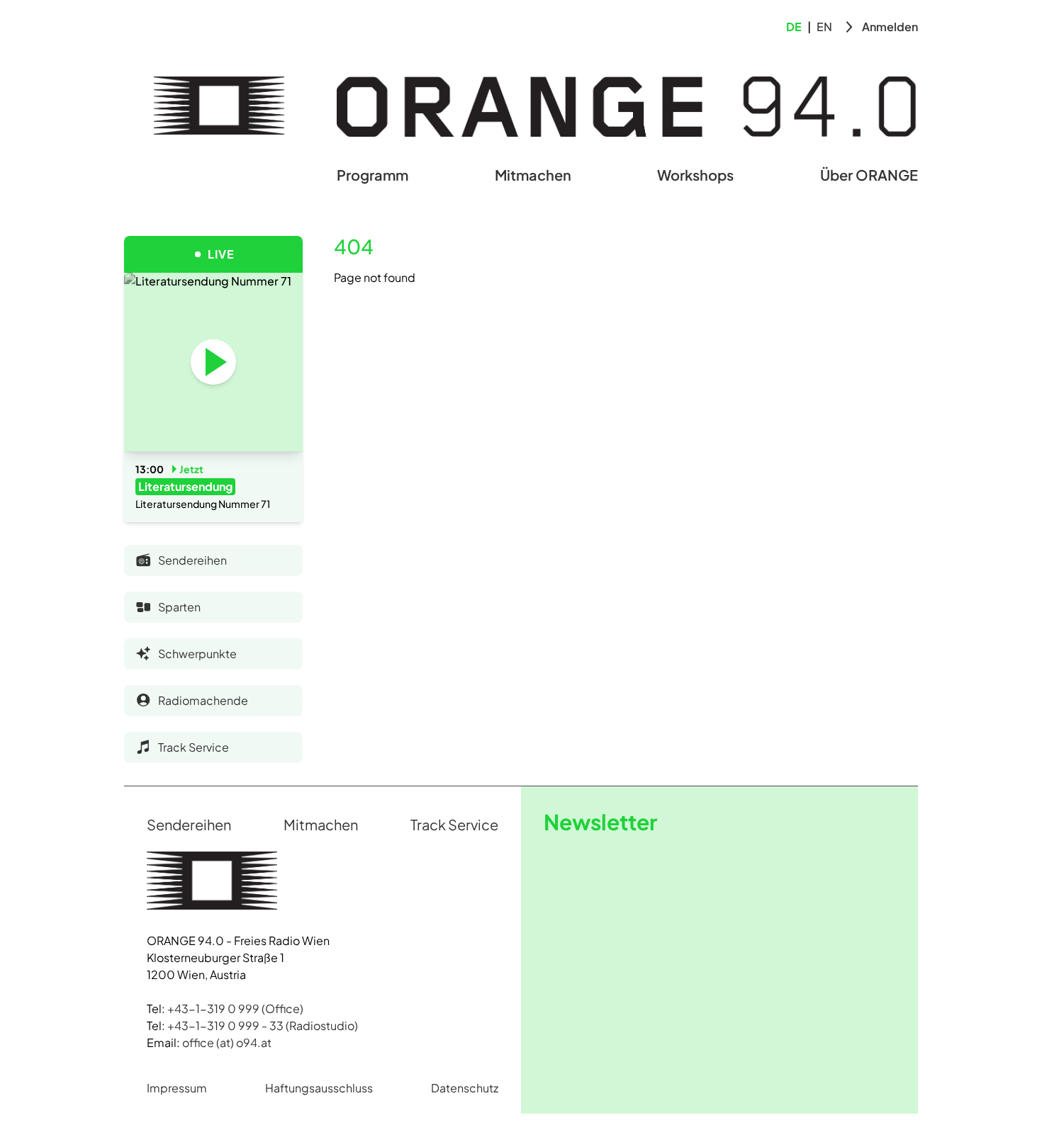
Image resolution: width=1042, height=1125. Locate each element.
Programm (372, 174)
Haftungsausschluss (319, 1087)
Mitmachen (533, 174)
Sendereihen (189, 824)
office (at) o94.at (226, 1042)
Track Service (454, 824)
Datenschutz (464, 1087)
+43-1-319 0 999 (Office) (235, 1008)
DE (794, 26)
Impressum (177, 1087)
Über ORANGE (869, 174)
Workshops (695, 174)
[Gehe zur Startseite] (219, 106)
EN (824, 26)
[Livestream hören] (213, 362)
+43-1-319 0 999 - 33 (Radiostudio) (262, 1025)
